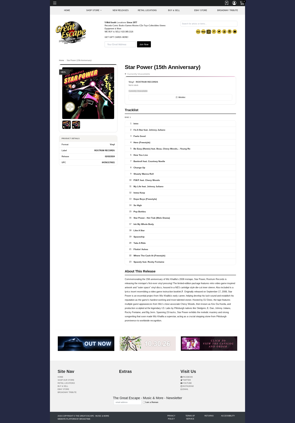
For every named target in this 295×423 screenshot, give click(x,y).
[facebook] (213, 31)
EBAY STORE (200, 10)
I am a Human (151, 402)
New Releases (121, 10)
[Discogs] (203, 31)
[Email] (234, 31)
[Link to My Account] (234, 3)
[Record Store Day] (208, 31)
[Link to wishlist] (227, 3)
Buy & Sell (174, 10)
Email (185, 389)
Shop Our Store (66, 380)
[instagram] (229, 31)
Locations (121, 22)
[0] (242, 3)
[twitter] (219, 31)
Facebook (187, 377)
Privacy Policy (171, 417)
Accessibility (228, 416)
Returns (209, 416)
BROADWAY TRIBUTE (227, 10)
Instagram (188, 386)
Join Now (144, 44)
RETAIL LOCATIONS (147, 10)
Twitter (186, 380)
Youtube (187, 383)
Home (61, 60)
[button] (94, 10)
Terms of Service (190, 417)
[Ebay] (198, 31)
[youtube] (224, 31)
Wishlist (181, 97)
